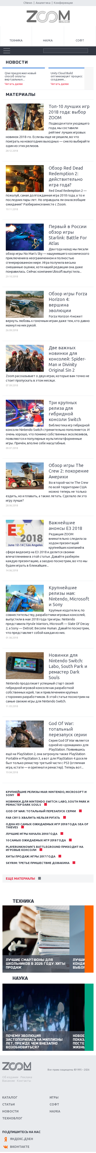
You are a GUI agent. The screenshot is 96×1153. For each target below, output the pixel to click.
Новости (10, 1111)
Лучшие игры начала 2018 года (31, 833)
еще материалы (20, 878)
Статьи (8, 1104)
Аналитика (43, 2)
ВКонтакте (19, 1147)
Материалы (20, 94)
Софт (80, 40)
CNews (27, 2)
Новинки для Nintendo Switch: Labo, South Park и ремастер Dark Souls (47, 803)
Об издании (10, 1077)
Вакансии (8, 1080)
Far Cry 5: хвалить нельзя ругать (33, 817)
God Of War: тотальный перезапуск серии (41, 811)
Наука (48, 40)
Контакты (24, 1080)
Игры (54, 1097)
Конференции (63, 2)
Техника (16, 40)
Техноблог (12, 1118)
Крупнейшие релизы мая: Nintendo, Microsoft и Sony (46, 793)
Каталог (9, 1097)
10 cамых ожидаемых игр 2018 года (36, 840)
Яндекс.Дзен (21, 1139)
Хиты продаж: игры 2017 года (30, 856)
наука (20, 978)
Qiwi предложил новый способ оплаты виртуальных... (20, 78)
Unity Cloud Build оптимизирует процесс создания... (66, 78)
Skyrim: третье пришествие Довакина (37, 862)
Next (89, 78)
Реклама (26, 1077)
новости (17, 62)
